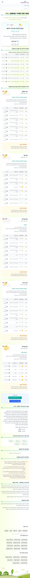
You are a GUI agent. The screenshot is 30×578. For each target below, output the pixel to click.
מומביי (10, 441)
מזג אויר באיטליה (16, 557)
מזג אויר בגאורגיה (16, 563)
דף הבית (25, 5)
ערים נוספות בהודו (14, 401)
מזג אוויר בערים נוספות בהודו (15, 19)
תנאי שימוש (25, 530)
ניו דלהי (23, 444)
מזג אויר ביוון (10, 560)
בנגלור (24, 441)
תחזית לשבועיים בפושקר (14, 397)
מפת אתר (6, 530)
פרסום (11, 530)
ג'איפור (17, 441)
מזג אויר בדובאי (10, 545)
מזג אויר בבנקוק (24, 545)
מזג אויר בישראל (24, 557)
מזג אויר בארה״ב (24, 563)
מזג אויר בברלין (24, 542)
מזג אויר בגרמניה (24, 560)
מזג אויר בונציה (24, 548)
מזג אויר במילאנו (17, 548)
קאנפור (16, 444)
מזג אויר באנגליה (9, 557)
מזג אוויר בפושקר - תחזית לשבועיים (12, 18)
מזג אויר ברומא (24, 539)
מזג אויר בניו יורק (10, 539)
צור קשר (19, 530)
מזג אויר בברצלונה (16, 542)
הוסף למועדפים (14, 31)
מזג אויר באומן (17, 545)
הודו (7, 13)
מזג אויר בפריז (9, 542)
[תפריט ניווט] (2, 2)
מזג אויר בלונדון (17, 539)
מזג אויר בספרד (16, 560)
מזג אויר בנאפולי (9, 548)
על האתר (15, 530)
